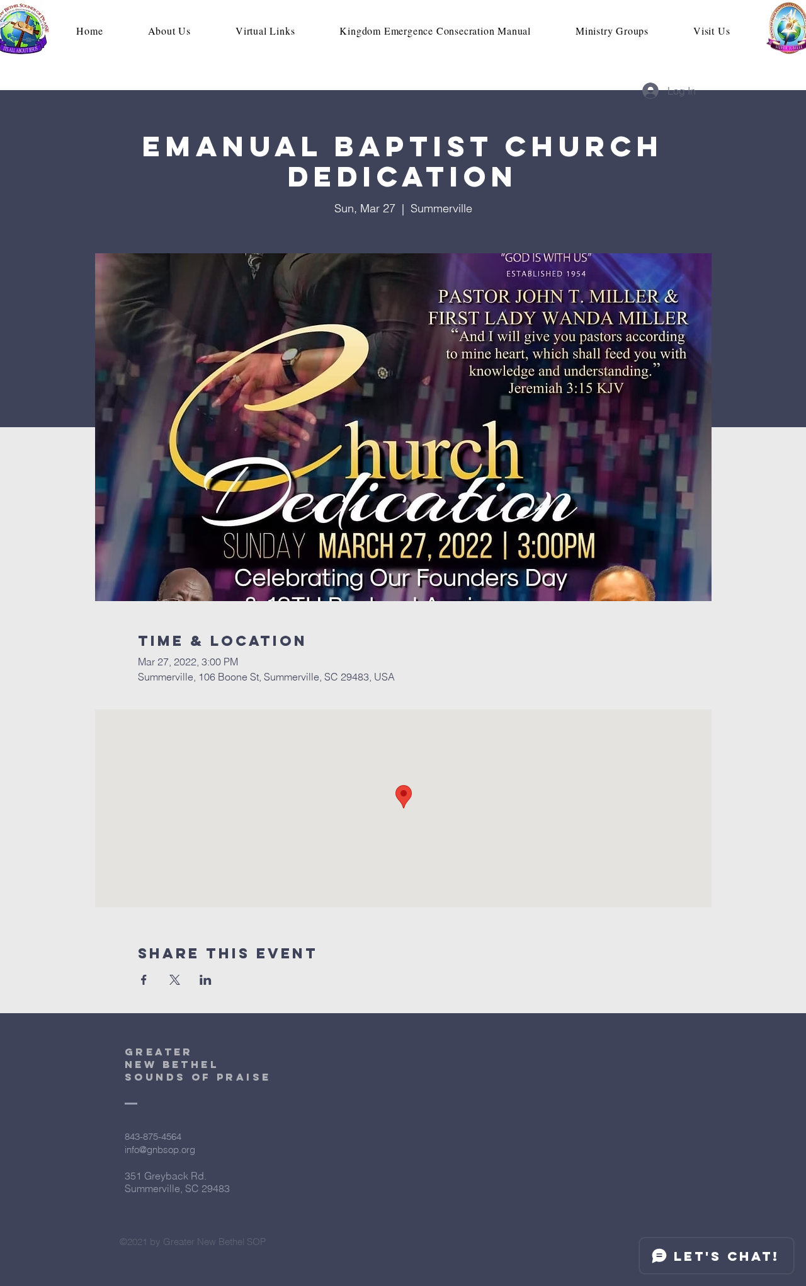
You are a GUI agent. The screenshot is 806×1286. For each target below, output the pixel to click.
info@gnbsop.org (160, 1150)
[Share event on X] (175, 980)
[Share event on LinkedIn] (206, 980)
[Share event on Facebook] (144, 980)
